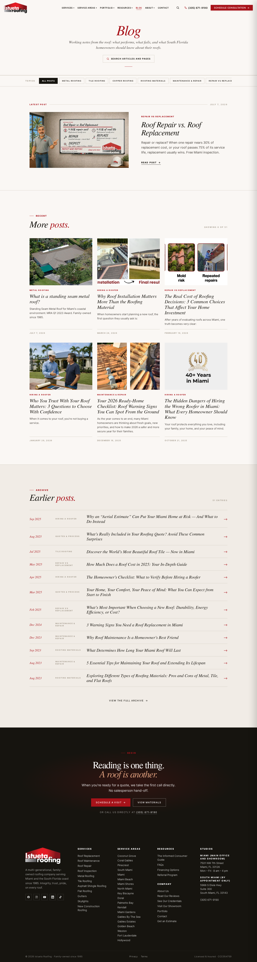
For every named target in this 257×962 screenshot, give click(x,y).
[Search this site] (177, 7)
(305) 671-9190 (146, 812)
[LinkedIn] (52, 897)
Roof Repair (84, 865)
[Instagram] (36, 897)
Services (68, 7)
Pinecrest (123, 865)
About (150, 7)
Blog (139, 7)
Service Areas (87, 7)
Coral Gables (125, 860)
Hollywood (123, 940)
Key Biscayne (125, 893)
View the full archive (128, 700)
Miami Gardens (126, 912)
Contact (163, 7)
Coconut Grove (126, 856)
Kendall (121, 907)
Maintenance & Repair (187, 81)
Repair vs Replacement (224, 81)
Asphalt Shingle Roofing (92, 886)
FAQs (160, 864)
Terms (144, 956)
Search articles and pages (131, 58)
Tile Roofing (97, 81)
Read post (151, 162)
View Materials (149, 802)
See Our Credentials (169, 901)
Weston (122, 931)
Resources (125, 7)
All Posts (48, 81)
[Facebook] (28, 897)
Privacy (133, 956)
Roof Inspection (87, 871)
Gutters (82, 896)
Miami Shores (125, 884)
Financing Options (168, 870)
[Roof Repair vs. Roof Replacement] (79, 140)
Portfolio (107, 7)
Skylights (83, 901)
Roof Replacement (89, 856)
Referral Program (167, 875)
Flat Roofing (85, 891)
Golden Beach (126, 926)
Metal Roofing (71, 81)
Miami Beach (125, 879)
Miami (120, 874)
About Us (163, 891)
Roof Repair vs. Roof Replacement (171, 128)
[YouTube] (44, 897)
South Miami (124, 870)
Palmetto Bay (125, 902)
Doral (120, 898)
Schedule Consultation (231, 7)
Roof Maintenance (89, 860)
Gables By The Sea (128, 916)
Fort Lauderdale (127, 935)
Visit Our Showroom (169, 906)
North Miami (124, 888)
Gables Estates (126, 921)
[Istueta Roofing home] (15, 7)
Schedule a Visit (111, 802)
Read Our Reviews (168, 896)
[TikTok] (61, 897)
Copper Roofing (123, 81)
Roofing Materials (153, 81)
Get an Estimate (167, 921)
